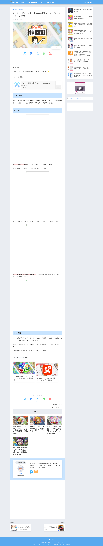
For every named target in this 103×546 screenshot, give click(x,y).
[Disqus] (37, 498)
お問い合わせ (60, 542)
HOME (52, 539)
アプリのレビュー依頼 (87, 2)
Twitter (31, 473)
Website (36, 473)
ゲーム (60, 405)
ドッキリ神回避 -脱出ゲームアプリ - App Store (35, 83)
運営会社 (54, 542)
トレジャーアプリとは (45, 542)
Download (59, 85)
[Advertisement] (37, 61)
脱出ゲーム (59, 407)
